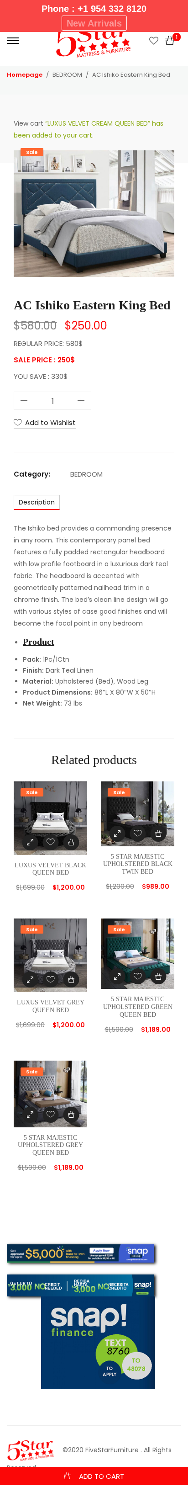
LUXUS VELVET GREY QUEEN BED (50, 1006)
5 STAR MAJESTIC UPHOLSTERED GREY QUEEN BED (50, 1145)
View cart (28, 123)
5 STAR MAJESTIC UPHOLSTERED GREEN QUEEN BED (137, 1007)
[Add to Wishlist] (50, 842)
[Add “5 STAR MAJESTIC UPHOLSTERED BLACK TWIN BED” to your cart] (158, 834)
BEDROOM (86, 474)
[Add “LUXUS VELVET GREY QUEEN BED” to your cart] (71, 980)
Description (37, 502)
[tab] (37, 502)
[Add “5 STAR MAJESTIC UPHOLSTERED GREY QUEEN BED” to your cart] (71, 1115)
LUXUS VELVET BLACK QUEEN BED (50, 869)
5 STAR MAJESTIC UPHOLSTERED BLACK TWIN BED (137, 864)
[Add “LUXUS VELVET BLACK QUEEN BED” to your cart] (71, 842)
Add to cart (101, 1476)
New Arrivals (94, 23)
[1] (169, 41)
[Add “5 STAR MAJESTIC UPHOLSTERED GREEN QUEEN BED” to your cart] (158, 976)
